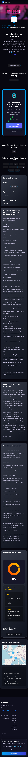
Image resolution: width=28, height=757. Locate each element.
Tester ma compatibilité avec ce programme (14, 125)
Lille (11, 164)
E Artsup (15, 25)
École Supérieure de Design (14, 65)
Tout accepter (14, 753)
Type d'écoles (14, 720)
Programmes (4, 27)
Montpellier (22, 164)
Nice (11, 167)
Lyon (16, 164)
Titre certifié (14, 186)
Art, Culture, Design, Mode (14, 634)
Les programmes (14, 79)
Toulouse (11, 170)
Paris (15, 167)
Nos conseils (14, 729)
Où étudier (13, 727)
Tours (17, 170)
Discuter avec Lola (5, 718)
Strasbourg (21, 167)
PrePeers (4, 702)
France (14, 151)
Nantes (5, 167)
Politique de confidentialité (17, 746)
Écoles (9, 25)
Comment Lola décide (6, 738)
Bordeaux (6, 164)
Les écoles (13, 718)
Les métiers (14, 723)
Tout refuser (14, 749)
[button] (11, 657)
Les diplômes (14, 725)
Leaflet (13, 664)
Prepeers (3, 25)
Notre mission (4, 735)
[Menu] (24, 2)
